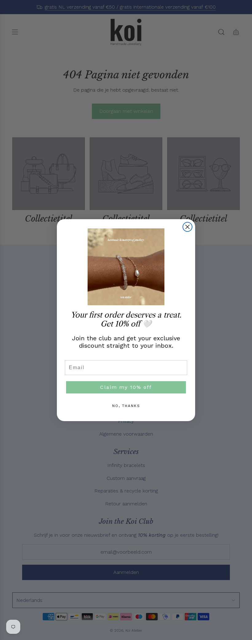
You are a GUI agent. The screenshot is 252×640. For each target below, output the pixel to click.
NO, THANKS (126, 406)
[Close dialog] (187, 226)
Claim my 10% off (126, 387)
